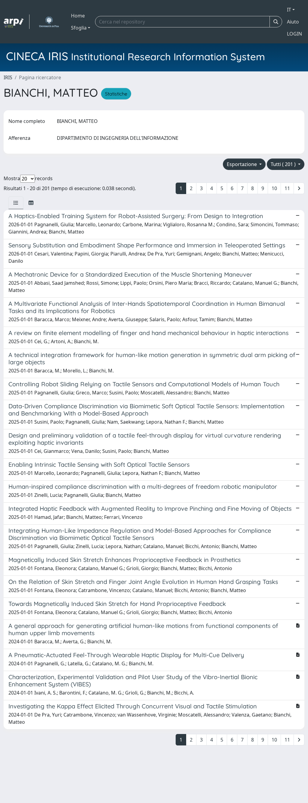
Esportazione (242, 164)
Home (78, 15)
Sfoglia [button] (79, 27)
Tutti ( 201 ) (284, 164)
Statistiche (116, 94)
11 (287, 188)
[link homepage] (16, 21)
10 (274, 188)
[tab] (15, 202)
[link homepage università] (48, 21)
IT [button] (289, 9)
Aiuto (293, 21)
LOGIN (294, 33)
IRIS (8, 77)
